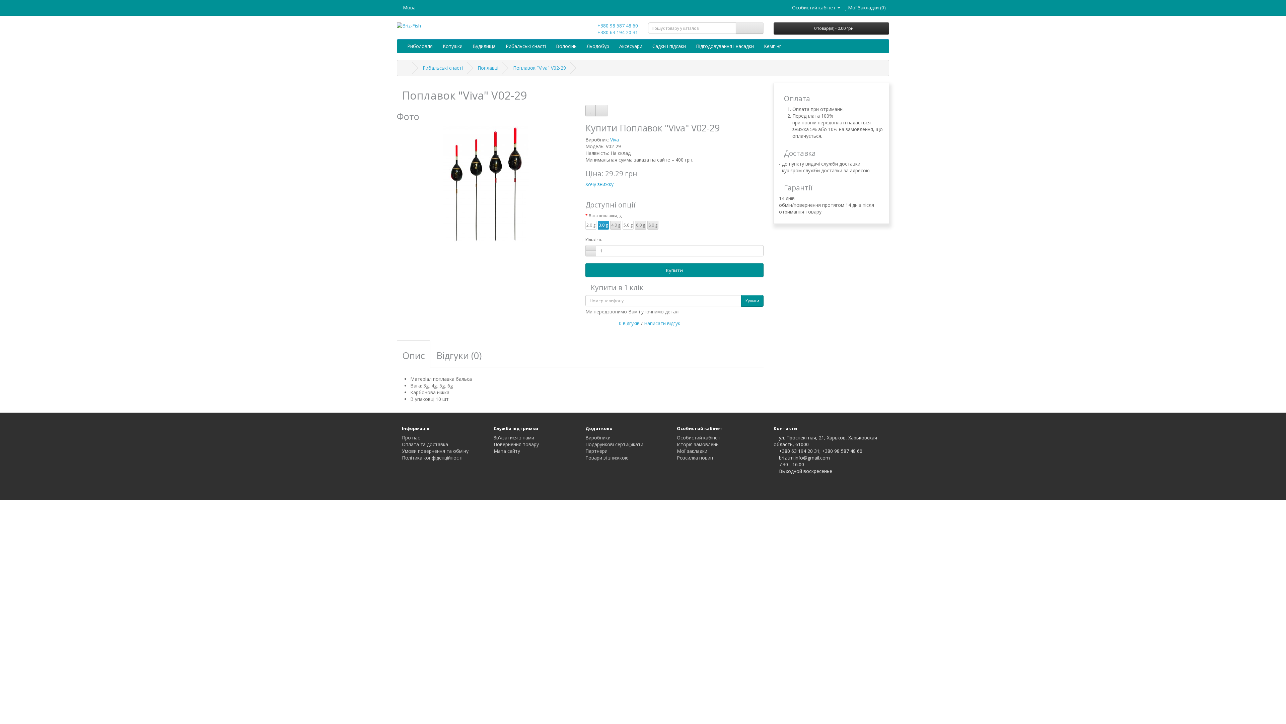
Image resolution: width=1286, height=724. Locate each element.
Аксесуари (630, 46)
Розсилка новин (695, 458)
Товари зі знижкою (607, 458)
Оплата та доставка (425, 444)
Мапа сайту (507, 451)
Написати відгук (662, 323)
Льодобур (598, 46)
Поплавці (488, 68)
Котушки (452, 46)
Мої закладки (692, 451)
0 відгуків (629, 323)
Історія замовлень (698, 444)
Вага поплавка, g (605, 216)
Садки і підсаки (669, 46)
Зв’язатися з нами (514, 437)
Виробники (598, 437)
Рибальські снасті (526, 46)
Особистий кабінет (698, 437)
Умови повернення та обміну (435, 451)
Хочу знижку (599, 184)
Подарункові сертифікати (614, 444)
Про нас (411, 437)
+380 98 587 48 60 (617, 25)
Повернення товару (516, 444)
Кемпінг (772, 46)
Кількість (593, 240)
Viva (614, 139)
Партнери (596, 451)
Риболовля (420, 46)
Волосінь (566, 46)
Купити (674, 270)
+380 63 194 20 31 (617, 32)
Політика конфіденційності (432, 458)
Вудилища (484, 46)
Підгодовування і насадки (725, 46)
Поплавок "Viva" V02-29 (539, 68)
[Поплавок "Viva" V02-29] (486, 185)
